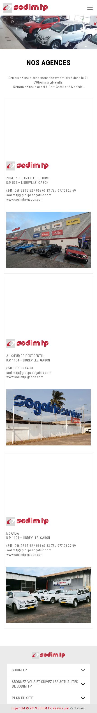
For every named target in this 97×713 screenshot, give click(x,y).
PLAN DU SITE (22, 698)
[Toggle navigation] (90, 7)
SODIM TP (19, 670)
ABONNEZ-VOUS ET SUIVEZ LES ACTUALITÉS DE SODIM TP (45, 684)
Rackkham (77, 708)
